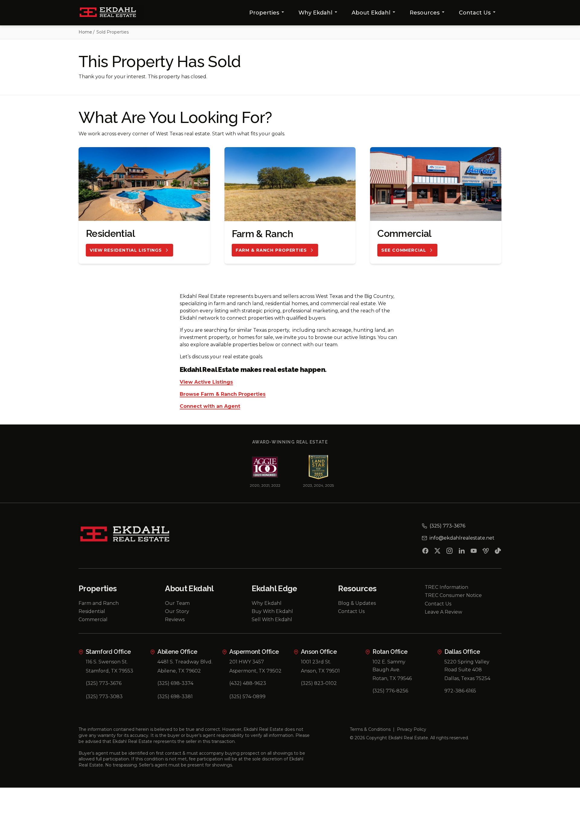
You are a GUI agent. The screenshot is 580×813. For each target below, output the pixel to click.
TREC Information (446, 587)
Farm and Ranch (99, 603)
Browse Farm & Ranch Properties (223, 394)
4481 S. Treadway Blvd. (184, 662)
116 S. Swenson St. (107, 662)
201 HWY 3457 (246, 662)
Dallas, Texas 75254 (467, 678)
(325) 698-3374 (175, 683)
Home (85, 32)
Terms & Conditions (370, 729)
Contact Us (475, 12)
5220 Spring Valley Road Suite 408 (466, 666)
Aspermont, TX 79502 (255, 671)
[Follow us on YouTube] (473, 552)
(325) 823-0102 (319, 683)
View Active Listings (206, 382)
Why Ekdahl (315, 12)
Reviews (175, 619)
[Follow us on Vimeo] (485, 552)
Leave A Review (443, 612)
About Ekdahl (371, 12)
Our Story (177, 611)
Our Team (177, 603)
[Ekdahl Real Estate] (111, 13)
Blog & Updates (357, 603)
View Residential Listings (126, 250)
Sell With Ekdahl (272, 619)
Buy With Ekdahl (272, 611)
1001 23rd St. (316, 662)
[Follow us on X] (437, 552)
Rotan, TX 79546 (392, 678)
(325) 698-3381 (175, 696)
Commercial (93, 619)
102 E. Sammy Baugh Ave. (388, 666)
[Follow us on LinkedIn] (461, 552)
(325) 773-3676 (103, 683)
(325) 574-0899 (247, 696)
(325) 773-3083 (104, 696)
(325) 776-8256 (390, 691)
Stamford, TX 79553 (109, 671)
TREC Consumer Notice (453, 595)
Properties (264, 12)
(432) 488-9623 (247, 683)
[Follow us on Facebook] (425, 552)
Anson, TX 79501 (320, 671)
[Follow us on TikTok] (497, 552)
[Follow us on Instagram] (449, 552)
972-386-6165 (460, 691)
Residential (92, 611)
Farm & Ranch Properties (271, 250)
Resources (425, 12)
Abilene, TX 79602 (179, 671)
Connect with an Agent (210, 406)
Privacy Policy (411, 729)
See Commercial (403, 250)
